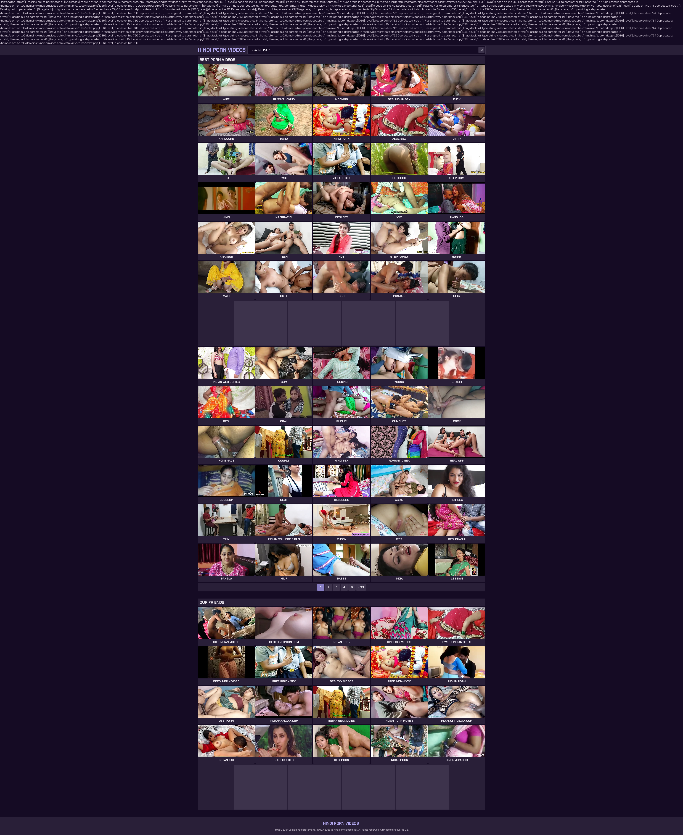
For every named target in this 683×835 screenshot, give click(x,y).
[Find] (481, 50)
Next (361, 587)
